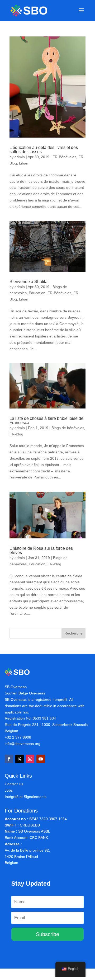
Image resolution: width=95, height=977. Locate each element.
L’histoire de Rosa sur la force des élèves (41, 550)
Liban (23, 163)
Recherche (73, 633)
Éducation (37, 293)
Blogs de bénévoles (67, 428)
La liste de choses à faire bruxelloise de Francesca (46, 420)
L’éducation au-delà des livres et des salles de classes (44, 149)
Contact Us (14, 784)
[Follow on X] (19, 759)
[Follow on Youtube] (40, 759)
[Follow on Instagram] (30, 759)
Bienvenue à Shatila (29, 281)
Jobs (9, 790)
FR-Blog (16, 434)
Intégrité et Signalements (25, 797)
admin (20, 157)
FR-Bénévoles (64, 157)
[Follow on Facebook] (9, 759)
